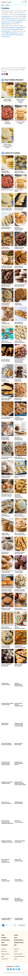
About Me (3, 949)
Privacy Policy (4, 958)
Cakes (2, 942)
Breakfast (3, 937)
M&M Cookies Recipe (11, 33)
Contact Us (16, 949)
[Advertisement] (14, 52)
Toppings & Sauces (18, 942)
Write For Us (4, 951)
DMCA (2, 956)
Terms (15, 958)
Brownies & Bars (5, 940)
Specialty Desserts (18, 940)
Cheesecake (4, 945)
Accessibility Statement (19, 956)
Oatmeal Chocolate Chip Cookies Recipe (12, 27)
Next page (22, 925)
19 (15, 925)
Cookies (7, 5)
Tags (15, 945)
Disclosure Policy (5, 953)
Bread (2, 935)
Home (2, 5)
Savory (15, 937)
